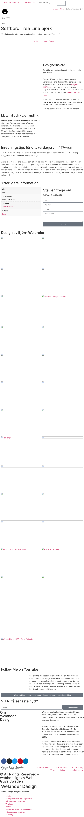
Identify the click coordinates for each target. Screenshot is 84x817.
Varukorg (9, 804)
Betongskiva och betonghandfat (18, 799)
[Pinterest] (20, 761)
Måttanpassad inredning (15, 801)
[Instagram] (9, 761)
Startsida (55, 9)
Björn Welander (7, 207)
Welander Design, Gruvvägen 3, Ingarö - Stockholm (13, 768)
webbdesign (10, 778)
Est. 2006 (6, 18)
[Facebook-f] (4, 761)
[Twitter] (15, 761)
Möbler (62, 9)
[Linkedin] (25, 761)
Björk (4, 214)
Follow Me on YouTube (19, 669)
